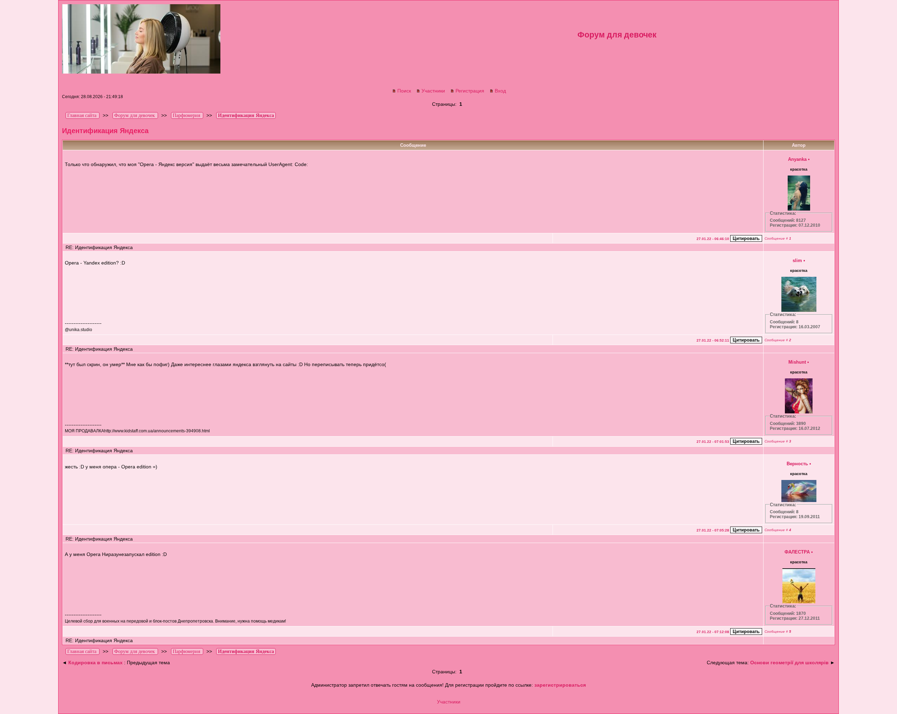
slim (797, 260)
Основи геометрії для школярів (789, 662)
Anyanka (797, 159)
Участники (433, 91)
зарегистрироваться (560, 685)
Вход (500, 91)
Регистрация (470, 91)
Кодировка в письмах (95, 662)
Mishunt (797, 362)
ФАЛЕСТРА (797, 552)
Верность (797, 463)
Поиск (404, 91)
